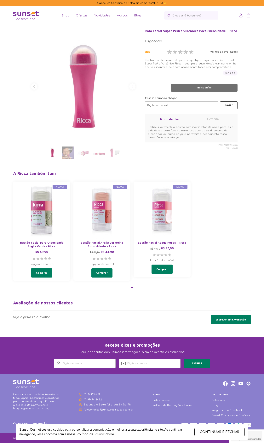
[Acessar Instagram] (233, 383)
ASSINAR (197, 363)
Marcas (122, 15)
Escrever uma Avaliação (231, 320)
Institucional (220, 395)
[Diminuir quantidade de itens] (149, 87)
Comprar (41, 273)
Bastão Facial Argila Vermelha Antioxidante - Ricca (102, 245)
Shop (66, 15)
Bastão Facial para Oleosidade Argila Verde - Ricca (41, 245)
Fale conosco (161, 400)
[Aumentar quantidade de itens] (164, 87)
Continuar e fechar (219, 432)
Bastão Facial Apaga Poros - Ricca (162, 243)
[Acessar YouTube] (240, 383)
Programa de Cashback (227, 410)
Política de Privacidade (95, 434)
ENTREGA (213, 119)
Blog (137, 15)
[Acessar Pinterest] (248, 383)
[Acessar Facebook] (225, 383)
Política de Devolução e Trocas (172, 405)
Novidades (102, 15)
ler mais (230, 73)
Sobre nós (218, 400)
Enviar (229, 105)
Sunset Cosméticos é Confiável (231, 415)
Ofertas (82, 15)
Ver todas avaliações (224, 52)
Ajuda (156, 395)
